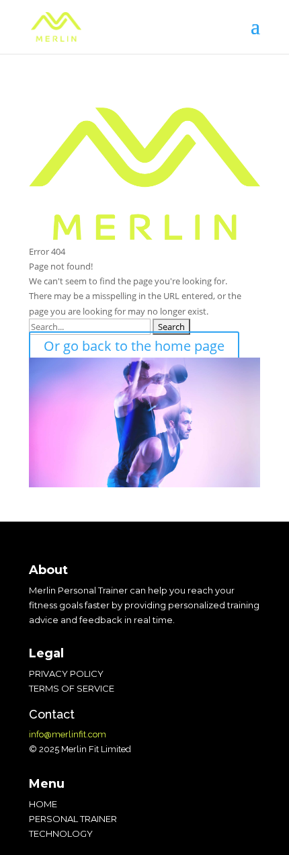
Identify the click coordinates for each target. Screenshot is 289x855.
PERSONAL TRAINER (73, 818)
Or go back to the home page (134, 346)
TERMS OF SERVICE (71, 688)
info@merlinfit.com (67, 734)
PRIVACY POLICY (66, 673)
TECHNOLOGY (61, 833)
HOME (43, 804)
